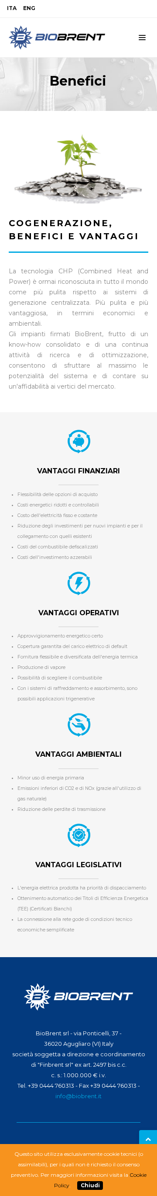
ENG (29, 8)
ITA (12, 8)
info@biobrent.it (78, 1096)
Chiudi (90, 1185)
